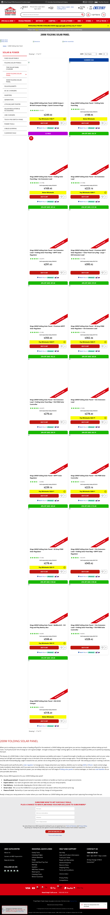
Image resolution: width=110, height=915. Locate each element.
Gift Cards (90, 8)
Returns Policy (64, 865)
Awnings (34, 865)
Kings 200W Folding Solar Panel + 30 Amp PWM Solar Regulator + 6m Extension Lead (87, 327)
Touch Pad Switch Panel (13, 119)
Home (4, 46)
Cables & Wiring (10, 128)
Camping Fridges (37, 855)
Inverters (8, 95)
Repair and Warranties (66, 860)
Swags (34, 860)
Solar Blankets (10, 86)
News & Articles (9, 860)
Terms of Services (71, 826)
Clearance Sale (10, 133)
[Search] (83, 15)
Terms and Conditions (66, 870)
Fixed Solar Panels (11, 58)
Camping (52, 21)
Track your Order (64, 858)
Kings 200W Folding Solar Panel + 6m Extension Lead (87, 178)
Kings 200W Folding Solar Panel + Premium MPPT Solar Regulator (47, 327)
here (36, 29)
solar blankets (100, 769)
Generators (9, 100)
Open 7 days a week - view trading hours (65, 8)
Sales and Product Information (69, 855)
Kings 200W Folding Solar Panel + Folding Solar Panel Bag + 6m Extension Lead (46, 178)
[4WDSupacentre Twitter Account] (14, 871)
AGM (84, 765)
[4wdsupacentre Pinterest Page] (17, 871)
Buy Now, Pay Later (104, 2)
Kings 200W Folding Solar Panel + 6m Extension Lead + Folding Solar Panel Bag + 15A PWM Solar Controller (47, 402)
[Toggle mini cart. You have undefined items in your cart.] (103, 14)
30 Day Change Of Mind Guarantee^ (17, 2)
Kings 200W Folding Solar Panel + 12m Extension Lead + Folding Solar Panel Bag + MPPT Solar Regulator (88, 551)
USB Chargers (9, 115)
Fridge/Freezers (24, 21)
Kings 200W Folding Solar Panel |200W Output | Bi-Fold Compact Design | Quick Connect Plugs (47, 104)
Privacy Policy (83, 826)
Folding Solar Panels (12, 63)
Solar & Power (67, 21)
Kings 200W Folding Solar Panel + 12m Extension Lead (88, 401)
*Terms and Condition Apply (55, 835)
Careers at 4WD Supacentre (13, 856)
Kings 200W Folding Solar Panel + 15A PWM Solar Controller (88, 477)
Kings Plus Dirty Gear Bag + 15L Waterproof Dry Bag (15, 910)
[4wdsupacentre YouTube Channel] (5, 871)
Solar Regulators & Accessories (12, 109)
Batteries (40, 21)
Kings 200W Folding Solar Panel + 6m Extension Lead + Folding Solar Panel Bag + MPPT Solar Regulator (47, 252)
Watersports (36, 872)
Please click (31, 29)
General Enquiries (65, 862)
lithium (90, 765)
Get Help (62, 853)
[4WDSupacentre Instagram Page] (11, 871)
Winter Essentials (37, 877)
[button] (108, 29)
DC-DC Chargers (10, 91)
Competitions (63, 880)
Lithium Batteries (37, 857)
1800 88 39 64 (25, 8)
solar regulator (28, 765)
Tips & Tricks (101, 21)
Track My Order (82, 8)
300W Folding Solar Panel (14, 81)
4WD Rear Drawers (38, 869)
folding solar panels (66, 769)
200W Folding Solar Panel (14, 74)
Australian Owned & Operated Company (58, 2)
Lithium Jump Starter (12, 104)
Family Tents (36, 853)
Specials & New (7, 21)
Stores (89, 21)
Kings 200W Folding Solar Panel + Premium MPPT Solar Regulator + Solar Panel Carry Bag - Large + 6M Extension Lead (88, 252)
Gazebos (34, 867)
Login (64, 26)
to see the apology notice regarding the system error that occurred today (60, 29)
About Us (7, 853)
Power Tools (9, 124)
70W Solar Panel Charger (12, 68)
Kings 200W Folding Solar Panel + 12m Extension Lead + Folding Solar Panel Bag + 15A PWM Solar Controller (88, 627)
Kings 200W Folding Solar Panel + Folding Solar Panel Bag (87, 104)
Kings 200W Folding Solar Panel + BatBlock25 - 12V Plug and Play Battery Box (48, 626)
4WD (79, 21)
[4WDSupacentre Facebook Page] (8, 871)
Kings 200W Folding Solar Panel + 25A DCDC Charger (45, 702)
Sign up (58, 26)
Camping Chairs (37, 874)
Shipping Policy (64, 867)
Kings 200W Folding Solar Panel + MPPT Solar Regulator (46, 477)
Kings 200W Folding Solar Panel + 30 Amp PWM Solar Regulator (46, 550)
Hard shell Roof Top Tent (40, 862)
